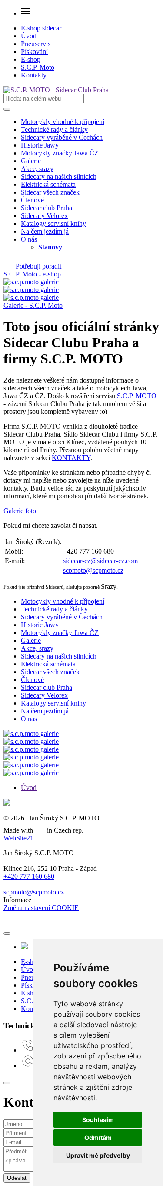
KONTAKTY (71, 457)
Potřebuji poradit (37, 266)
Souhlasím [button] (98, 1119)
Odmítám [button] (98, 1137)
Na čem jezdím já (45, 231)
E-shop (30, 59)
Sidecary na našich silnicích (58, 176)
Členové (32, 200)
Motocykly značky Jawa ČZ (60, 153)
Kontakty (34, 75)
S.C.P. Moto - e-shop (32, 274)
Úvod (29, 36)
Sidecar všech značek (50, 192)
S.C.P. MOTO (136, 396)
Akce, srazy (37, 168)
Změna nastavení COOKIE (41, 907)
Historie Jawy (40, 145)
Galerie (31, 161)
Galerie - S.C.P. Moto (33, 305)
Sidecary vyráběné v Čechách (62, 137)
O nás (29, 239)
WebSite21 (18, 838)
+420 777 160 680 (28, 876)
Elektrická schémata (48, 184)
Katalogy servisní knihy (53, 223)
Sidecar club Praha (46, 208)
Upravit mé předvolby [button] (98, 1155)
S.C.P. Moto (37, 67)
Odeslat (17, 1178)
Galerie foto (19, 510)
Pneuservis (35, 43)
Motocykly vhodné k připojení (62, 121)
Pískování (34, 51)
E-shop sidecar (41, 28)
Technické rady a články (54, 129)
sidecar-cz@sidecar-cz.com (100, 560)
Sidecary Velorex (44, 215)
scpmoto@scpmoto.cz (93, 570)
